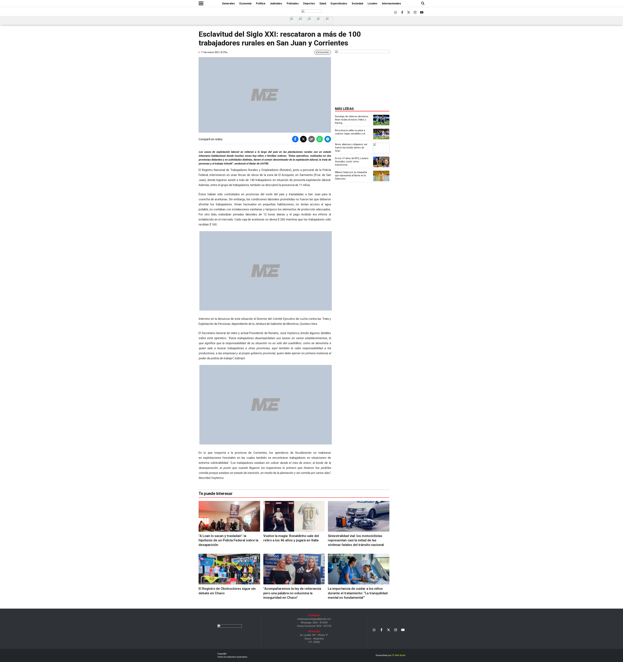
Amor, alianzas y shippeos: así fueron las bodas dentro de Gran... (351, 147)
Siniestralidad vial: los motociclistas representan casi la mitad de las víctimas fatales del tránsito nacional (356, 540)
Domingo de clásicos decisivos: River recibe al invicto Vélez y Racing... (352, 119)
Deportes (309, 3)
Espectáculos (339, 3)
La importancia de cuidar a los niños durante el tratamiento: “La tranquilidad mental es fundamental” (358, 593)
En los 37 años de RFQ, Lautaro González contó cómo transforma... (351, 161)
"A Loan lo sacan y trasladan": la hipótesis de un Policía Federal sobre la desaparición (228, 540)
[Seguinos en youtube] (421, 12)
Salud (322, 3)
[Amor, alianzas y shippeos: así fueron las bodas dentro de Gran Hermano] (381, 148)
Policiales (293, 3)
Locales (372, 3)
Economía (245, 3)
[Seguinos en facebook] (402, 12)
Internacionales (391, 3)
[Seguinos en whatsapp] (395, 12)
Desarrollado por (391, 655)
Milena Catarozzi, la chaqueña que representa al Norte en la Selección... (351, 175)
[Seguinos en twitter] (408, 12)
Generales (228, 3)
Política (260, 3)
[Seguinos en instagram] (415, 12)
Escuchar (324, 52)
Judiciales (276, 3)
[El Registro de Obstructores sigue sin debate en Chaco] (229, 569)
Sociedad (357, 3)
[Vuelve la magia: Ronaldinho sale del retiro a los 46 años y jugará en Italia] (294, 516)
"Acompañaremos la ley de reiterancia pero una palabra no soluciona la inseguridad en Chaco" (292, 593)
